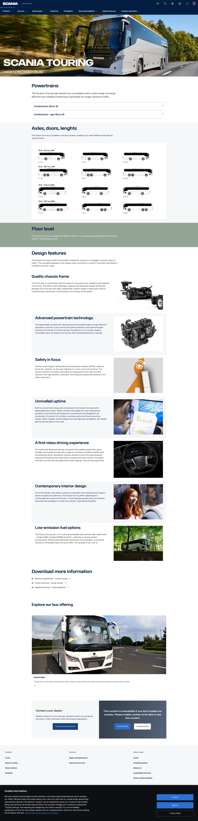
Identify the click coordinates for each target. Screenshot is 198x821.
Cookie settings (175, 813)
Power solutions (11, 768)
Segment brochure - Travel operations (50, 587)
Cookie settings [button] (122, 726)
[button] (187, 3)
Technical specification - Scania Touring (51, 579)
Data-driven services (77, 763)
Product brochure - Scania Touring (48, 583)
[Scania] (10, 3)
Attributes (9, 773)
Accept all (175, 797)
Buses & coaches (11, 763)
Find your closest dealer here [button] (65, 726)
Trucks (7, 758)
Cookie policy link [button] (142, 726)
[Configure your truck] (179, 3)
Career (136, 758)
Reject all (175, 805)
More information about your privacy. (42, 813)
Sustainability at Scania (142, 773)
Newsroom (137, 768)
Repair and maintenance (78, 758)
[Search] (165, 3)
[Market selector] (172, 3)
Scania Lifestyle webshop (142, 778)
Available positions (140, 763)
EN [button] (157, 4)
